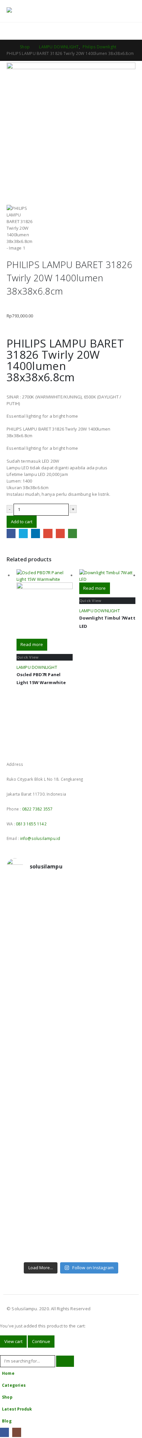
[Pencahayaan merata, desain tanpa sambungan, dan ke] (71, 1154)
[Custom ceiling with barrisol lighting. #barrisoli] (71, 1094)
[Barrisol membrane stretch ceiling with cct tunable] (71, 939)
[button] (115, 11)
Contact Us (122, 31)
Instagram (24, 747)
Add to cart (21, 522)
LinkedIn (35, 533)
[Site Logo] (25, 11)
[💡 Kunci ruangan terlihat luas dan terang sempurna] (71, 1121)
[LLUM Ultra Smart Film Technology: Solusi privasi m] (71, 1230)
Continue (41, 1341)
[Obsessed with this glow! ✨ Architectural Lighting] (71, 1250)
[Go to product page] (45, 604)
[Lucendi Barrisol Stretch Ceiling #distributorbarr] (71, 1207)
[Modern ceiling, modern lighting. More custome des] (71, 1071)
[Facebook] (4, 1432)
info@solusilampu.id (40, 838)
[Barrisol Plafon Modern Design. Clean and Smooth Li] (71, 962)
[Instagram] (16, 1432)
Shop (7, 1397)
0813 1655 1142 (31, 823)
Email (60, 533)
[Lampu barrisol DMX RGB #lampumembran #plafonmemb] (71, 1028)
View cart (13, 1341)
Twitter (23, 533)
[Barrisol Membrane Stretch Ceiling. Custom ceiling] (71, 916)
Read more (31, 644)
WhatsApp (72, 533)
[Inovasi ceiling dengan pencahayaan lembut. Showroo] (71, 1048)
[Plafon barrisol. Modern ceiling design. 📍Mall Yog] (71, 985)
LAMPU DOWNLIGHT (37, 667)
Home (8, 1373)
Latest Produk (17, 1409)
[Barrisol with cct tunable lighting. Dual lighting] (71, 1008)
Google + (47, 533)
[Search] (65, 1361)
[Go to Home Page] (9, 47)
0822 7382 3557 (37, 809)
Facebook (11, 533)
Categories (14, 1385)
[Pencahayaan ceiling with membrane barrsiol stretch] (71, 893)
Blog (7, 1420)
